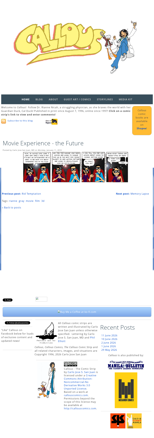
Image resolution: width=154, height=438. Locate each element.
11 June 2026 (109, 335)
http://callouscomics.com (80, 408)
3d (43, 201)
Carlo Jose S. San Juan (81, 372)
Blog (39, 99)
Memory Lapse (132, 193)
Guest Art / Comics (77, 99)
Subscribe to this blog (20, 120)
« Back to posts (11, 207)
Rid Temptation (21, 193)
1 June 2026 (108, 346)
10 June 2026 (109, 339)
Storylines (105, 99)
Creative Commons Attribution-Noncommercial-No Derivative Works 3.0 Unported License (80, 382)
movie (30, 201)
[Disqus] (75, 254)
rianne (13, 201)
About (53, 99)
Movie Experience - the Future (43, 143)
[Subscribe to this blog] (3, 121)
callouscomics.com (76, 395)
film (37, 201)
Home (26, 99)
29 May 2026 (109, 350)
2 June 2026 (108, 342)
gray (21, 201)
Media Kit (125, 99)
